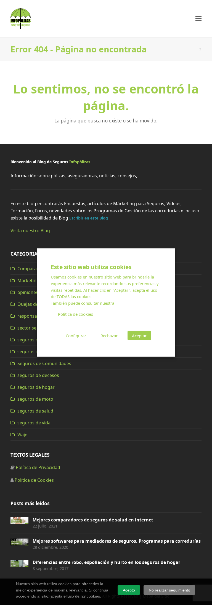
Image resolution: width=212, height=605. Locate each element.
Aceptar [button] (139, 335)
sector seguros (33, 328)
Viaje (22, 435)
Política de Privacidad (38, 467)
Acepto (129, 590)
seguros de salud (35, 411)
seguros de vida (34, 423)
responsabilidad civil (38, 316)
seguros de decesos (38, 375)
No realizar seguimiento (169, 590)
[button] (198, 18)
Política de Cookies (34, 480)
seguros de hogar (36, 387)
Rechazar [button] (109, 335)
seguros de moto (35, 399)
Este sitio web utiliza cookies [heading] (91, 267)
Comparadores (33, 269)
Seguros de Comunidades (44, 363)
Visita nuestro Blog (30, 230)
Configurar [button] (76, 335)
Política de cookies (75, 314)
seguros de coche (35, 340)
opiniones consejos (37, 292)
